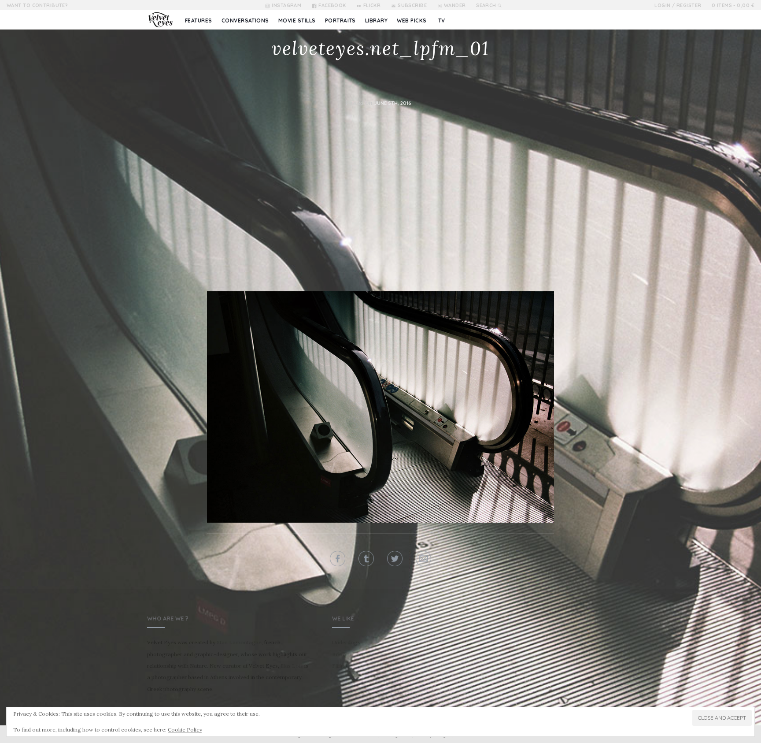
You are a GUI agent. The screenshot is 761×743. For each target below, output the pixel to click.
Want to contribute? (37, 5)
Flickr (371, 5)
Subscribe (412, 5)
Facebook (332, 5)
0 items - (733, 5)
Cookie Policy (185, 729)
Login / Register (677, 5)
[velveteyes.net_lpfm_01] (380, 406)
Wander (455, 5)
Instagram (286, 5)
